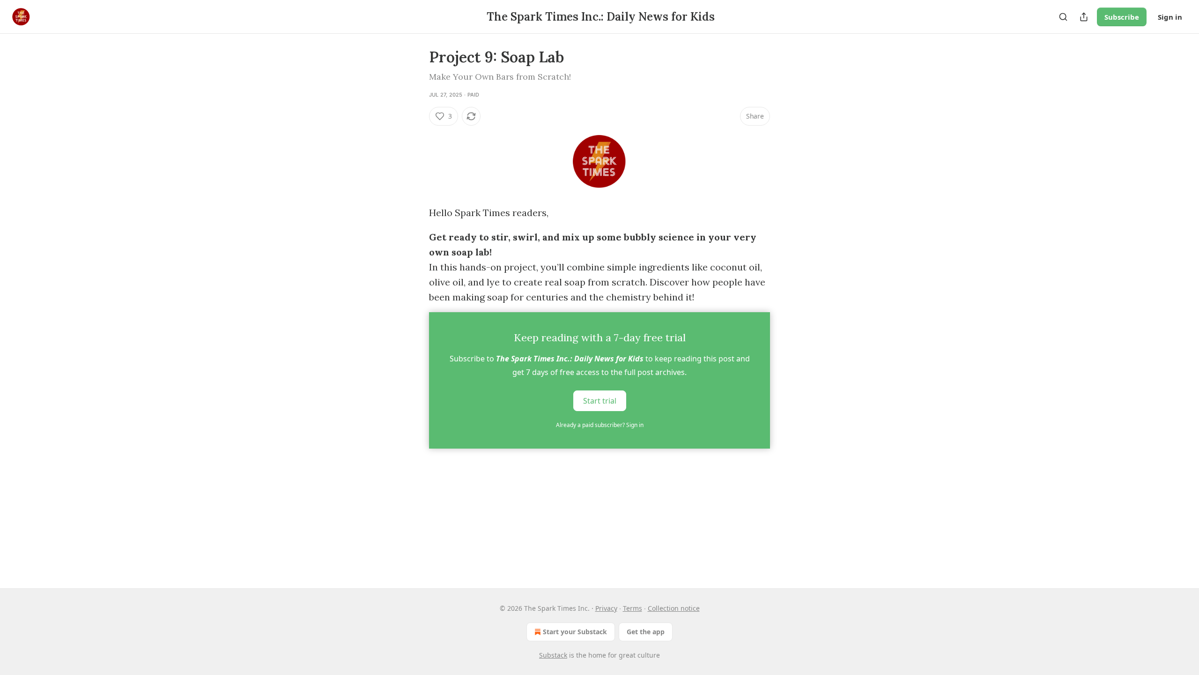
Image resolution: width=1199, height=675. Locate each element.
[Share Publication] (1083, 17)
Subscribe (1121, 17)
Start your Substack (575, 631)
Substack (553, 655)
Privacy (606, 608)
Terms (632, 608)
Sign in (1170, 17)
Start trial (599, 401)
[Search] (1063, 17)
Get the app (646, 631)
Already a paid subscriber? (600, 425)
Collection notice (674, 608)
